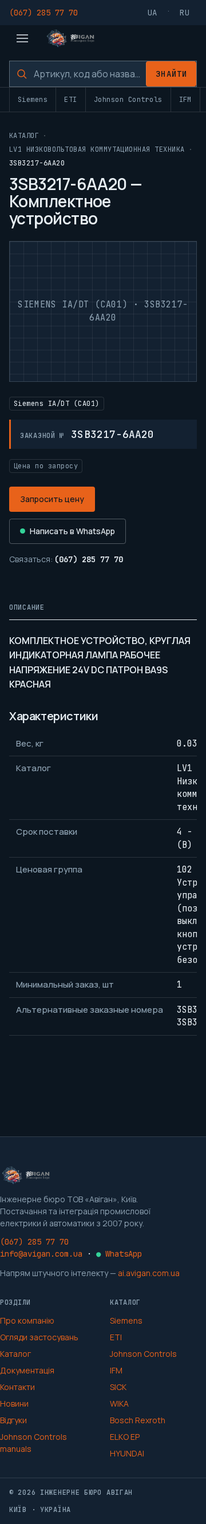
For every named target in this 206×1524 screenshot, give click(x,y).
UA (153, 12)
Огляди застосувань (39, 1337)
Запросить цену (52, 498)
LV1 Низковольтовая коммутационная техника (97, 149)
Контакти (17, 1386)
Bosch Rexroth (137, 1420)
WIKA (119, 1403)
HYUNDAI (127, 1453)
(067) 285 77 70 (43, 12)
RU (185, 12)
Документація (27, 1370)
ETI (70, 99)
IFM (185, 99)
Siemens (32, 99)
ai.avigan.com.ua (149, 1273)
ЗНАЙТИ (171, 74)
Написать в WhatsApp (72, 531)
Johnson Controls (128, 99)
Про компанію (27, 1320)
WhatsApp (119, 1254)
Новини (14, 1403)
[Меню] (22, 38)
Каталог (24, 135)
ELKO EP (125, 1436)
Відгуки (13, 1420)
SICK (118, 1386)
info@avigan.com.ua (41, 1254)
